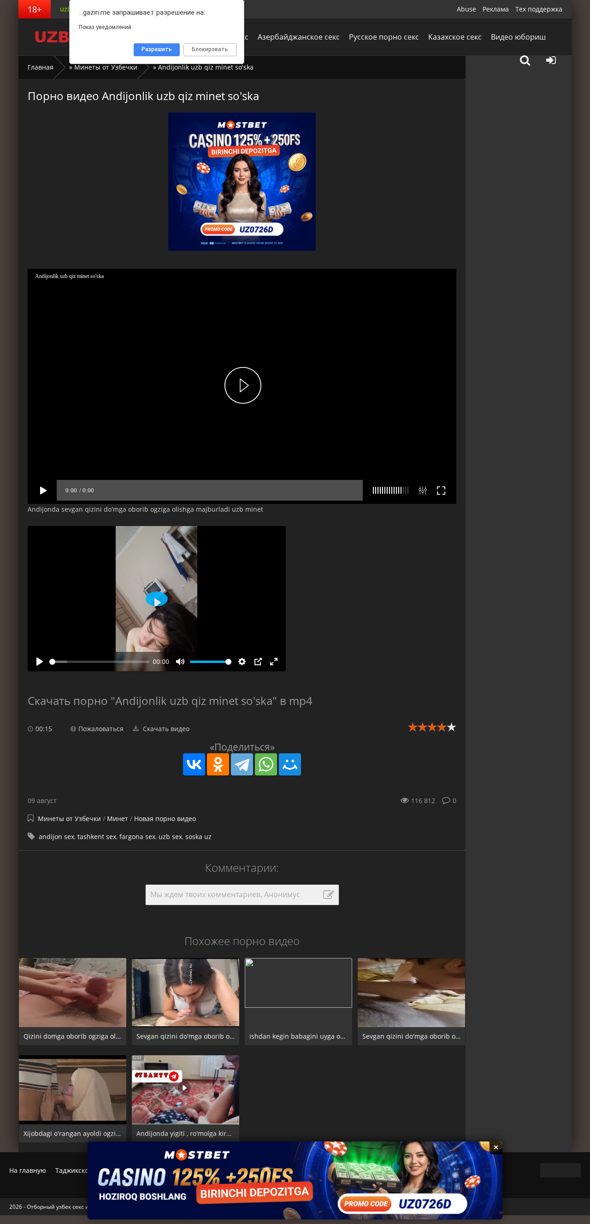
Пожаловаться (101, 728)
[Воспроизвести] (39, 661)
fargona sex (137, 836)
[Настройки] (242, 661)
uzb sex (170, 836)
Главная (40, 67)
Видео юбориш (518, 37)
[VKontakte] (194, 764)
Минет (118, 818)
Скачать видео (165, 728)
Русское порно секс (384, 37)
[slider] (99, 661)
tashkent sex (96, 836)
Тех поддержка (538, 9)
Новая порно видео (165, 818)
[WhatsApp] (266, 764)
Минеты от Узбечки (105, 67)
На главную (27, 1170)
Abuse (466, 9)
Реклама (496, 9)
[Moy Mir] (290, 764)
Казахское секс (455, 37)
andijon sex (56, 836)
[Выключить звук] (180, 661)
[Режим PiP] (258, 661)
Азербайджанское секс (299, 37)
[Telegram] (242, 764)
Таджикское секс (81, 1170)
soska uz (198, 836)
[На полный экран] (273, 661)
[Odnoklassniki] (218, 764)
